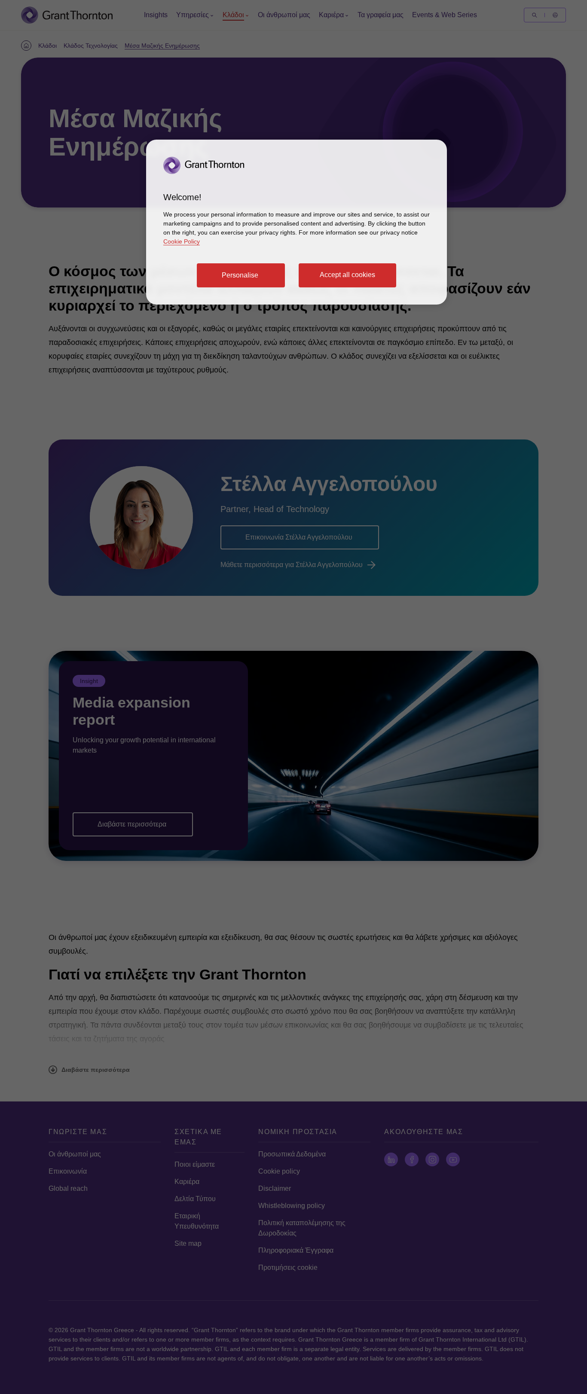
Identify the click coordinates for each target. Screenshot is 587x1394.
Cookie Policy (181, 241)
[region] (296, 222)
